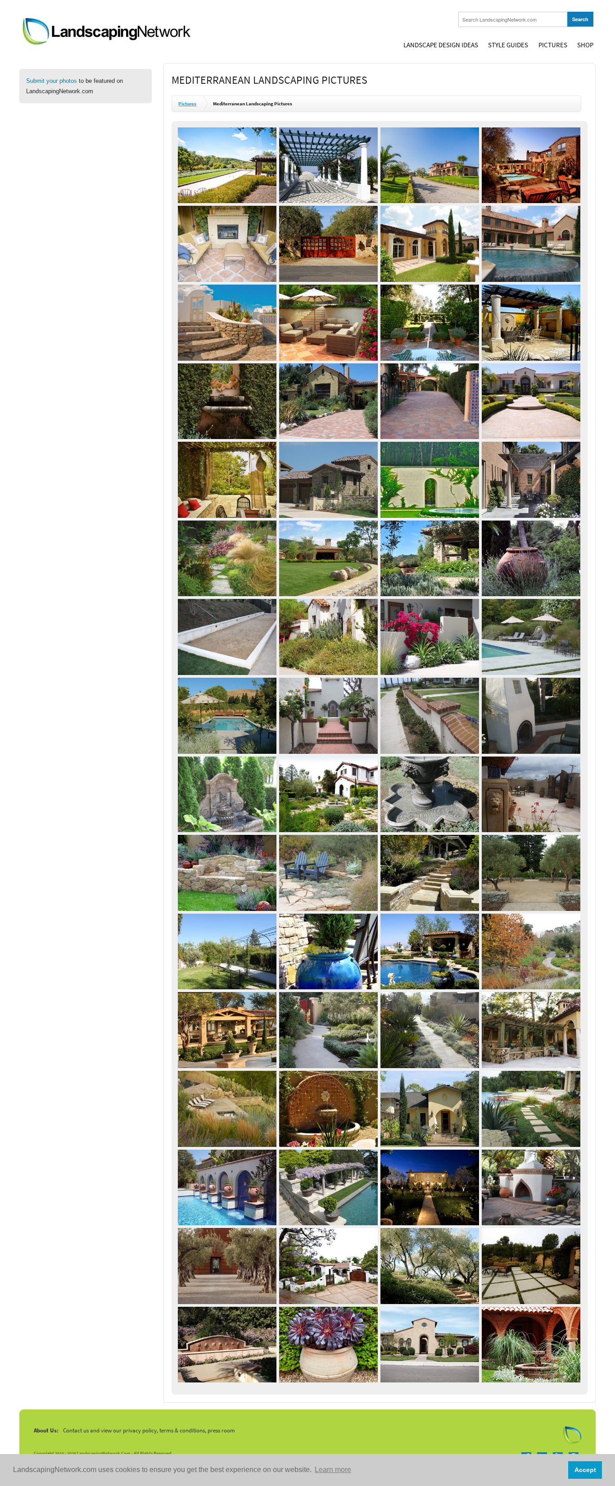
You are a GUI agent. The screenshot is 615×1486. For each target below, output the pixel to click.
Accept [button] (585, 1469)
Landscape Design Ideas (440, 45)
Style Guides (508, 45)
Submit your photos (51, 80)
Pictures (552, 45)
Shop (585, 45)
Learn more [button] (333, 1469)
